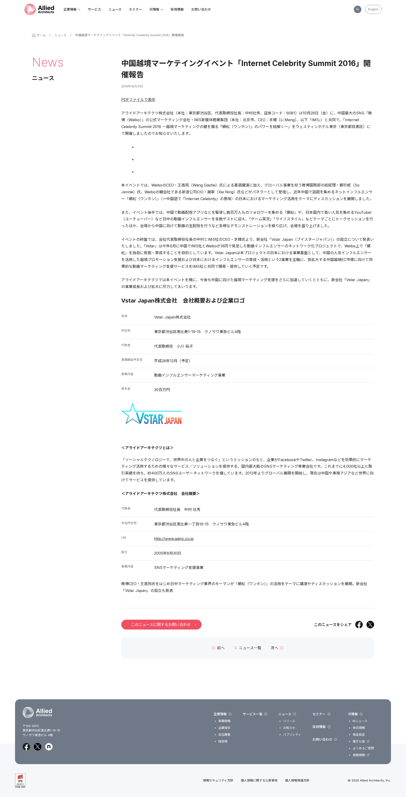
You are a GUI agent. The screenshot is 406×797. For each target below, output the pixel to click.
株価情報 (359, 755)
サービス (94, 9)
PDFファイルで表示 (138, 99)
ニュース (115, 9)
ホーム (41, 35)
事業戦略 (224, 721)
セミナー (135, 9)
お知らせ (289, 727)
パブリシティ (292, 734)
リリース (289, 721)
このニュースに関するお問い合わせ (161, 624)
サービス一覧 (252, 714)
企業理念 (224, 727)
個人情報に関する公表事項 (259, 780)
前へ (221, 647)
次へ (274, 647)
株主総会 (359, 734)
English (373, 9)
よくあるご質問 (363, 748)
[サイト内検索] (357, 9)
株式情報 (359, 727)
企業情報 (70, 9)
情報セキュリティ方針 (218, 780)
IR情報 (154, 9)
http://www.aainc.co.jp (174, 538)
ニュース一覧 (250, 647)
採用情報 (177, 9)
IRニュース (360, 721)
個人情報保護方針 (297, 780)
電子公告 (359, 741)
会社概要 (224, 734)
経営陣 (222, 741)
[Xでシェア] (370, 624)
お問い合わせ (201, 9)
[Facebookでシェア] (359, 624)
